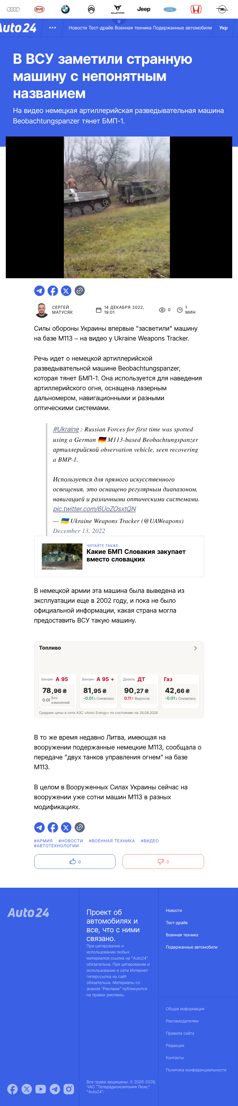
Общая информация (185, 1008)
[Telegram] (55, 1089)
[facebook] (53, 291)
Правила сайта (180, 1033)
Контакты (175, 1057)
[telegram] (39, 291)
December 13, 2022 (79, 530)
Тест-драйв (101, 28)
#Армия (43, 841)
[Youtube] (40, 1089)
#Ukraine (66, 429)
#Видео (150, 841)
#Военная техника (112, 841)
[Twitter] (26, 1089)
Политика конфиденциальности (196, 1070)
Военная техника (133, 28)
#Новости (71, 841)
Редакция (175, 1045)
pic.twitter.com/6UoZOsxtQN (94, 509)
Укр (223, 28)
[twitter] (66, 291)
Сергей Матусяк (62, 310)
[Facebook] (12, 1089)
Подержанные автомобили (182, 28)
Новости (78, 28)
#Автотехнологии (56, 845)
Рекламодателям (182, 1021)
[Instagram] (69, 1089)
